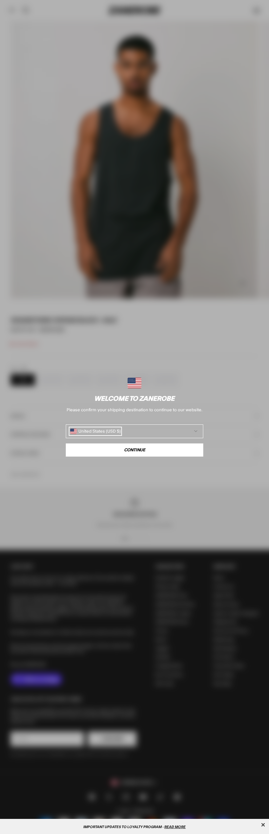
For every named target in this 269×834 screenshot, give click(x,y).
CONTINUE (134, 450)
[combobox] (95, 431)
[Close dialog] (263, 825)
